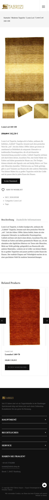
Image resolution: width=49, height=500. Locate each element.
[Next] (45, 65)
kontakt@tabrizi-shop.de (10, 466)
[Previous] (5, 65)
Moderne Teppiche (18, 18)
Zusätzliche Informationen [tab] (28, 219)
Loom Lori (30, 18)
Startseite (7, 18)
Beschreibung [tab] (7, 219)
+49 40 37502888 (8, 463)
